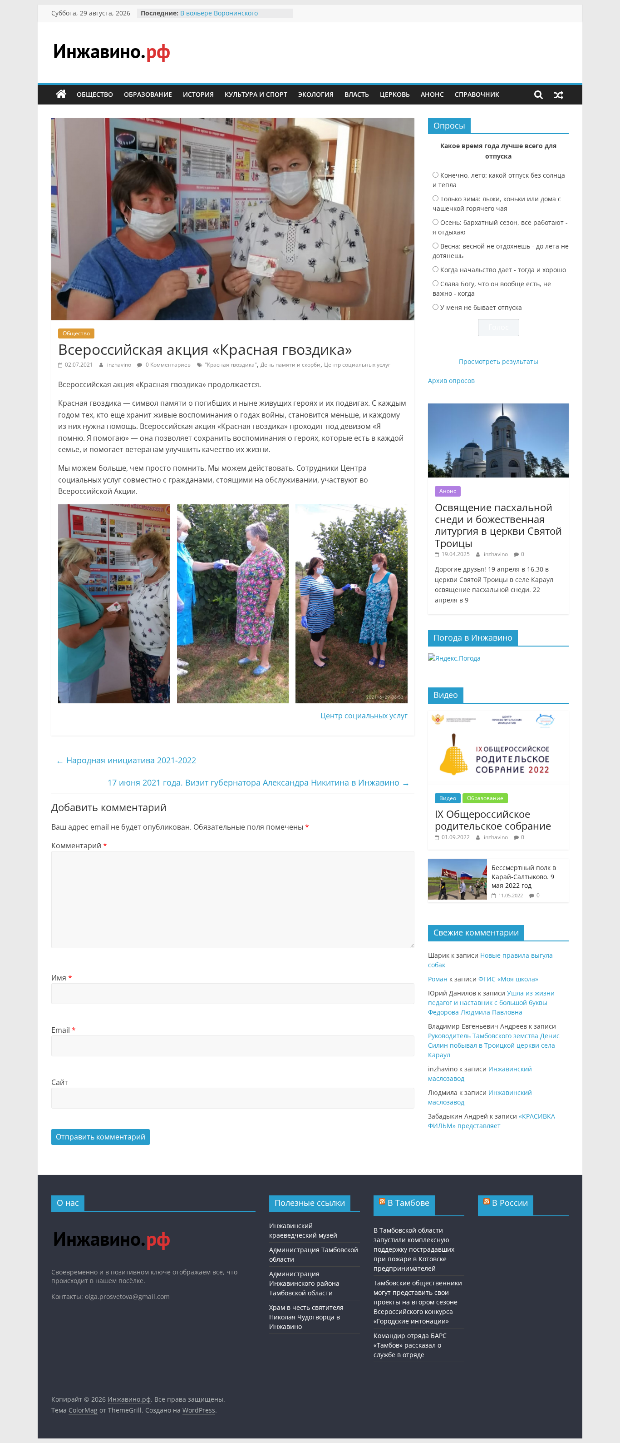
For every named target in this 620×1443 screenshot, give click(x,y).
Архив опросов (451, 380)
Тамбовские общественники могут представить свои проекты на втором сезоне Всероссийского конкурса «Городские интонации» (418, 1302)
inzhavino (120, 364)
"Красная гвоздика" (231, 364)
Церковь (395, 94)
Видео (447, 798)
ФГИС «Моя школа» (508, 979)
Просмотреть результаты (498, 361)
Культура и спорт (256, 94)
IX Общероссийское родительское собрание (493, 819)
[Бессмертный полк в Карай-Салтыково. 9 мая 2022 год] (457, 863)
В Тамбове (408, 1202)
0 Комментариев (167, 364)
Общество (95, 94)
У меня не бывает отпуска (481, 307)
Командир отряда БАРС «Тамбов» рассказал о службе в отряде (410, 1345)
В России (510, 1202)
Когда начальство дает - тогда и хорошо (503, 269)
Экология (316, 94)
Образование (148, 94)
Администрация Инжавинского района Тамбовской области (304, 1283)
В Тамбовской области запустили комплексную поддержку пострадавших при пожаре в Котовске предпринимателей (414, 1249)
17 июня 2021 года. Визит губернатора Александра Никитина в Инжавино (259, 782)
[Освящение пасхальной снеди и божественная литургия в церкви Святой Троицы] (498, 408)
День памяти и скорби (290, 364)
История (198, 94)
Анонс (432, 94)
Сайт (59, 1082)
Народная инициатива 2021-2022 (126, 760)
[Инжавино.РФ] (111, 1223)
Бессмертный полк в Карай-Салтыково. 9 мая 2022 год (524, 876)
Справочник (477, 94)
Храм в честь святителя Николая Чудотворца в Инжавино (306, 1317)
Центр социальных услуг (357, 364)
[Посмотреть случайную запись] (559, 94)
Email (63, 1030)
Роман (438, 979)
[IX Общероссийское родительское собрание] (498, 715)
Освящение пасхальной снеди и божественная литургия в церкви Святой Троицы (498, 525)
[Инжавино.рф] (61, 94)
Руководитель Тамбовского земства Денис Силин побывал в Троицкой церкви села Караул (494, 1045)
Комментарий (79, 846)
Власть (356, 94)
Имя (61, 978)
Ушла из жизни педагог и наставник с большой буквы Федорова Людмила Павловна (491, 1002)
